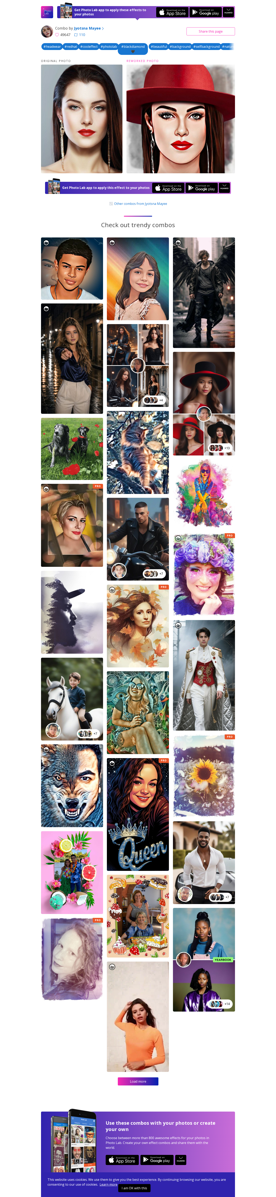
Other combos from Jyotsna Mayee (140, 203)
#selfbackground (206, 46)
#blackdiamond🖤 (133, 49)
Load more (138, 1081)
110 (82, 34)
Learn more (108, 1184)
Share (211, 31)
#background (180, 46)
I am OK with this (134, 1188)
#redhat (70, 46)
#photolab (109, 46)
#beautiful (159, 46)
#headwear (52, 46)
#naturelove (231, 46)
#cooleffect (89, 46)
